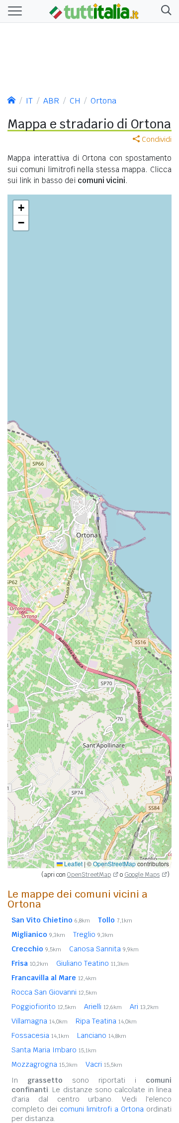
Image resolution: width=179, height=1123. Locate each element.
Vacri (104, 1064)
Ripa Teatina (106, 1021)
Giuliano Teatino (92, 963)
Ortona (103, 101)
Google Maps (142, 875)
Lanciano (101, 1035)
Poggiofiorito (43, 1006)
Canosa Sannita (104, 948)
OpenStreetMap (114, 863)
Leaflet (73, 863)
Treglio (93, 934)
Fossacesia (40, 1035)
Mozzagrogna (44, 1064)
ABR (51, 101)
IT (29, 101)
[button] (164, 11)
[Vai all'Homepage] (94, 10)
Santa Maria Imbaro (53, 1049)
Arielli (103, 1006)
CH (75, 101)
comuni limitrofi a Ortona (102, 1109)
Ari (144, 1006)
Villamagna (39, 1021)
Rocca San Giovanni (54, 992)
